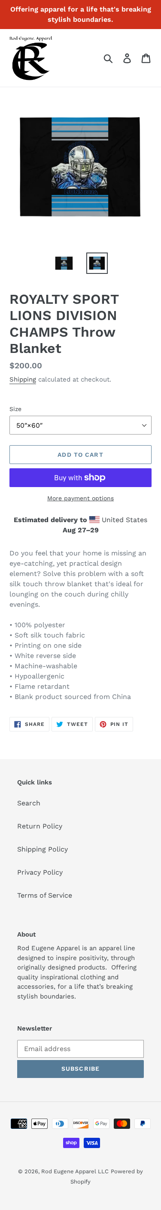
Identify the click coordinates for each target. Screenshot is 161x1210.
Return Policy (39, 826)
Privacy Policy (40, 872)
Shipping (22, 379)
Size (15, 408)
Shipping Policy (42, 849)
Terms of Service (44, 895)
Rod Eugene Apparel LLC (75, 1171)
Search (28, 803)
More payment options (80, 498)
